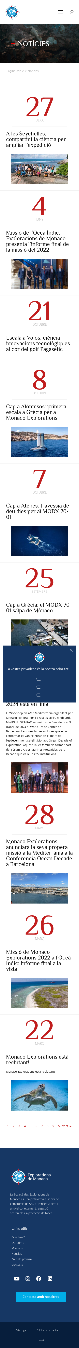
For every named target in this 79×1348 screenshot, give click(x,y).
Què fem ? (18, 1237)
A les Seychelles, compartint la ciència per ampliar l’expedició (36, 139)
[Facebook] (39, 1278)
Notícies (17, 1254)
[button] (60, 12)
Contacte (17, 1264)
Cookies (42, 1340)
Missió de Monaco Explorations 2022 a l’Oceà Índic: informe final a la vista (38, 960)
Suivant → (65, 1126)
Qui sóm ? (18, 1243)
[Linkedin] (50, 1278)
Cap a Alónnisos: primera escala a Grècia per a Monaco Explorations (36, 412)
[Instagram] (28, 1278)
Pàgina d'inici (15, 71)
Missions (17, 1248)
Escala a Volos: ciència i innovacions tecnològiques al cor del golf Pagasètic (38, 343)
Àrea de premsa (22, 1259)
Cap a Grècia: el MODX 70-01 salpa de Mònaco (39, 608)
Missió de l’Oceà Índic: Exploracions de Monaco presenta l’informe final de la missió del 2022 (37, 241)
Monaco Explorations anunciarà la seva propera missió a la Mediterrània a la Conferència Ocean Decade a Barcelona (39, 852)
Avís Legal (21, 1330)
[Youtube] (17, 1278)
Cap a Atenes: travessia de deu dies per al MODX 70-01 (37, 511)
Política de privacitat (47, 1330)
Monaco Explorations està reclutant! (37, 1060)
